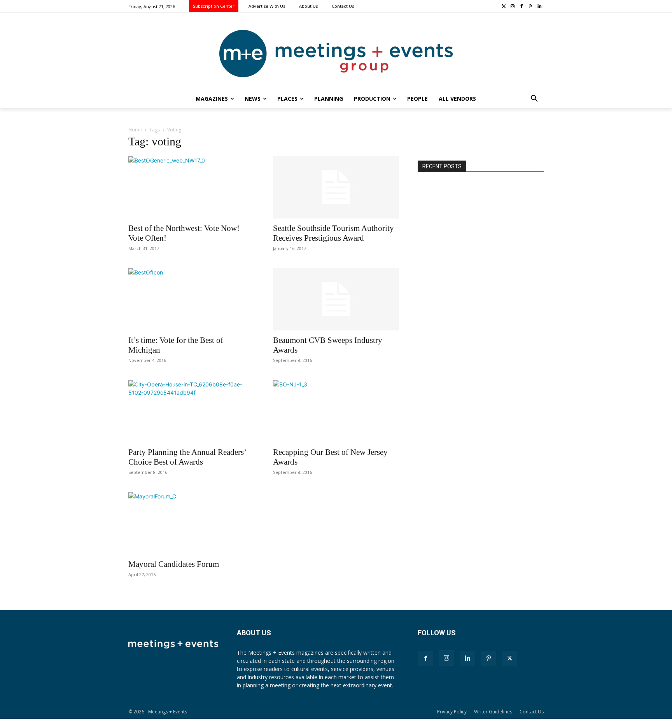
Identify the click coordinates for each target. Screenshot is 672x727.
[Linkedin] (539, 6)
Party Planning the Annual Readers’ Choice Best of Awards (187, 457)
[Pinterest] (530, 6)
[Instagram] (512, 6)
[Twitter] (503, 6)
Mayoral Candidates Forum (173, 564)
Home (135, 129)
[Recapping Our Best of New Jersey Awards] (336, 411)
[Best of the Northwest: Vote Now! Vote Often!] (191, 187)
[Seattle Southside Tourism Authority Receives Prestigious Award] (336, 187)
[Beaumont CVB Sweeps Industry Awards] (336, 299)
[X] (509, 658)
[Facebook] (521, 6)
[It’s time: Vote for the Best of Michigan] (191, 299)
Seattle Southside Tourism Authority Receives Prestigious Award (333, 233)
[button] (534, 98)
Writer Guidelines (493, 711)
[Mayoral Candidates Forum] (191, 523)
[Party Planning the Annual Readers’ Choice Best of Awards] (191, 411)
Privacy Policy (452, 711)
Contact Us (532, 711)
